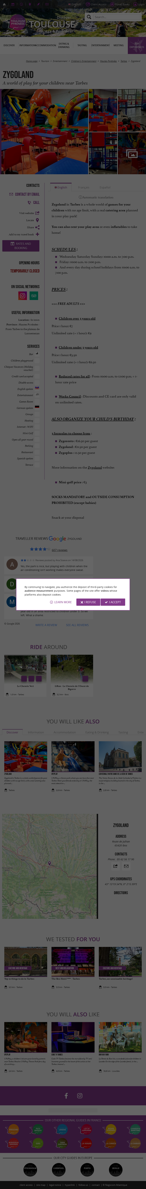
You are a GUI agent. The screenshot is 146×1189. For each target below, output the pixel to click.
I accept (115, 602)
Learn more (63, 602)
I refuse (90, 602)
